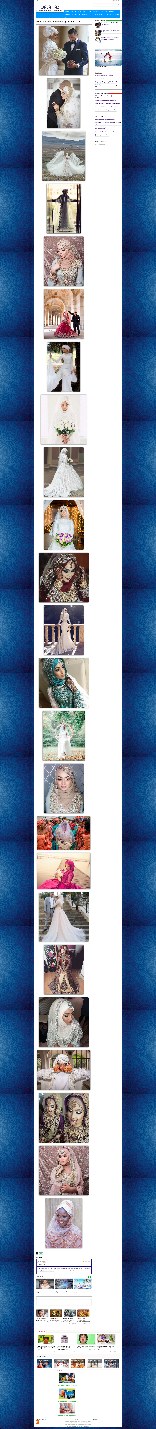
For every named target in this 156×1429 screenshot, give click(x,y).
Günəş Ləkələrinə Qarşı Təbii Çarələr (41, 1319)
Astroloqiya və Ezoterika (112, 14)
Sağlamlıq (84, 14)
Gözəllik (77, 14)
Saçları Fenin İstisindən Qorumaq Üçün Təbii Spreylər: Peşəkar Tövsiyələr (65, 1348)
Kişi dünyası (104, 11)
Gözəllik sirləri (41, 1331)
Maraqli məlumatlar (70, 11)
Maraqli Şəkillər (94, 11)
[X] (37, 1253)
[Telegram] (42, 1253)
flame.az (96, 1419)
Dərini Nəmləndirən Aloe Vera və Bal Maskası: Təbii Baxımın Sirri (105, 1348)
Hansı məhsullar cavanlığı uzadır (54, 1319)
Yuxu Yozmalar (99, 14)
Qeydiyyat (118, 0)
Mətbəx (91, 14)
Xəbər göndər (40, 0)
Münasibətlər (69, 14)
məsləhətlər (82, 11)
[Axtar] (118, 5)
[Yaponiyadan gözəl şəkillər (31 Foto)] (64, 1284)
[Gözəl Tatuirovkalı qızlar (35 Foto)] (45, 1284)
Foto (42, 1262)
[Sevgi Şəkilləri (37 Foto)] (108, 58)
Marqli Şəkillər (49, 17)
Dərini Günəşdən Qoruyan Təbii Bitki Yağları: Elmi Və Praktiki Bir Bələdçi (46, 1348)
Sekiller (44, 1262)
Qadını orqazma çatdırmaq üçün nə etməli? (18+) (68, 1320)
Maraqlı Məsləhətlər (40, 17)
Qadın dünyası (112, 11)
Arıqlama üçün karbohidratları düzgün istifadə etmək (83, 1320)
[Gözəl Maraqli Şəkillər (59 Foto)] (83, 1284)
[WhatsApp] (40, 1253)
